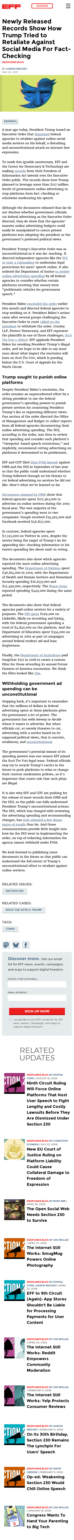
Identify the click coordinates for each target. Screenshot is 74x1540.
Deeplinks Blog (38, 1074)
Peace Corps (58, 586)
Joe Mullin (60, 1239)
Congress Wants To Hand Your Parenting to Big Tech (47, 1521)
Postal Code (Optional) (22, 979)
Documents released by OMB (24, 494)
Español (10, 121)
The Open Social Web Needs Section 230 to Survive (48, 1214)
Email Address (17, 992)
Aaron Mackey (16, 68)
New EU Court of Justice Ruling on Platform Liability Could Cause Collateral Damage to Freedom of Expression (48, 1167)
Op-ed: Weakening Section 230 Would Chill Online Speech (46, 1483)
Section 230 (15, 891)
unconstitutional (39, 742)
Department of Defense (42, 568)
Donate (42, 5)
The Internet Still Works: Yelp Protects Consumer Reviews (48, 1401)
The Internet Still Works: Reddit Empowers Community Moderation (43, 1359)
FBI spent (31, 614)
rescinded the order (42, 304)
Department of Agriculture (40, 655)
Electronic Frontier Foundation (12, 6)
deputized (42, 134)
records (20, 171)
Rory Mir (59, 1201)
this (37, 673)
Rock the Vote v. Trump (24, 909)
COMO (10, 928)
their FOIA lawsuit (44, 462)
